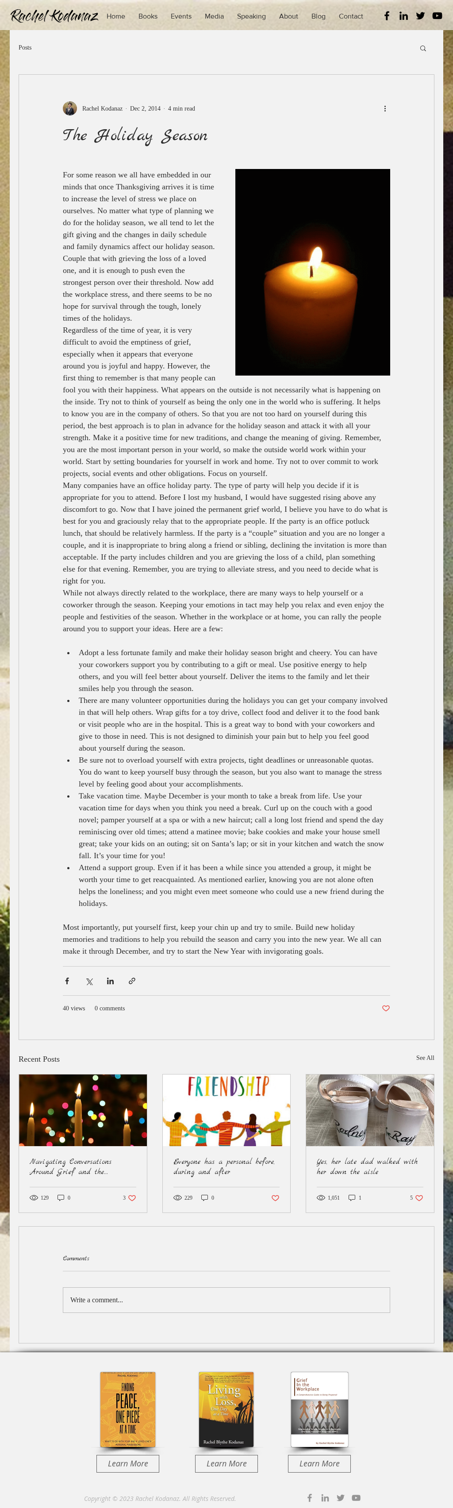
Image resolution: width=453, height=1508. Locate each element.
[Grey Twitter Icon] (340, 1498)
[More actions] (385, 108)
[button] (423, 47)
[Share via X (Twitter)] (88, 981)
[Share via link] (132, 981)
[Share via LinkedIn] (110, 981)
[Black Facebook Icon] (387, 16)
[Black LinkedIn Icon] (404, 16)
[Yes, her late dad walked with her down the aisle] (370, 1110)
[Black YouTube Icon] (437, 16)
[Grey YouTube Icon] (356, 1498)
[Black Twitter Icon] (420, 16)
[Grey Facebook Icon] (309, 1498)
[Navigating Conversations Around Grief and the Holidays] (83, 1110)
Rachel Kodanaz (157, 1498)
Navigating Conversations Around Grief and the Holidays (70, 1167)
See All (425, 1058)
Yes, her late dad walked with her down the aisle (367, 1167)
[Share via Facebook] (67, 981)
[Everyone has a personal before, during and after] (227, 1110)
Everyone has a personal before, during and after (224, 1167)
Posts (25, 47)
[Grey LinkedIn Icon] (325, 1498)
